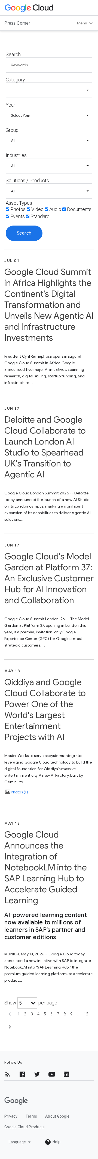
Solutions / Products (27, 180)
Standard (40, 216)
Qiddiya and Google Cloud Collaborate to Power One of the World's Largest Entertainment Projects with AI (45, 709)
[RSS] (8, 1074)
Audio (55, 209)
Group (12, 130)
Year (10, 105)
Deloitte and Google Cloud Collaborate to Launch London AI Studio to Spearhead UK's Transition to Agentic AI (45, 447)
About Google (57, 1116)
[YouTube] (52, 1074)
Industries (16, 155)
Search (13, 54)
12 (86, 1014)
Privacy (10, 1116)
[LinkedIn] (66, 1074)
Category (15, 79)
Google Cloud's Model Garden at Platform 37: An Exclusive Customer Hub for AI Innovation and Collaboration (49, 578)
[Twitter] (37, 1074)
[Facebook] (22, 1074)
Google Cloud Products (24, 1127)
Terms (31, 1116)
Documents (79, 209)
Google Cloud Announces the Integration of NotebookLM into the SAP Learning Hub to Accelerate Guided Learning (45, 867)
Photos (18, 209)
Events (17, 216)
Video (37, 209)
